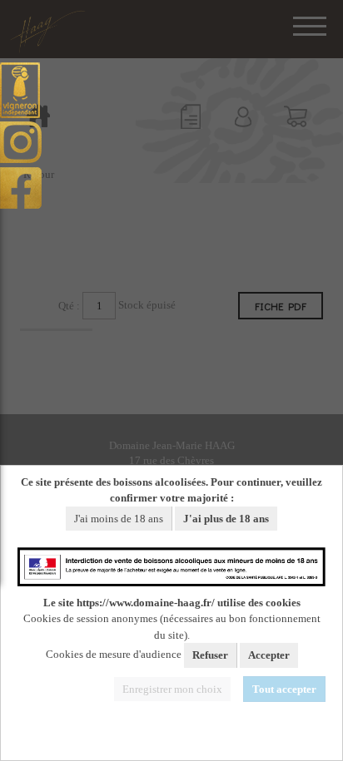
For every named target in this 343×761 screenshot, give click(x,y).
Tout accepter (284, 689)
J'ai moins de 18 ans (118, 518)
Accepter (269, 655)
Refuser (210, 655)
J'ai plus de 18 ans (226, 518)
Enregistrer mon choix (172, 689)
